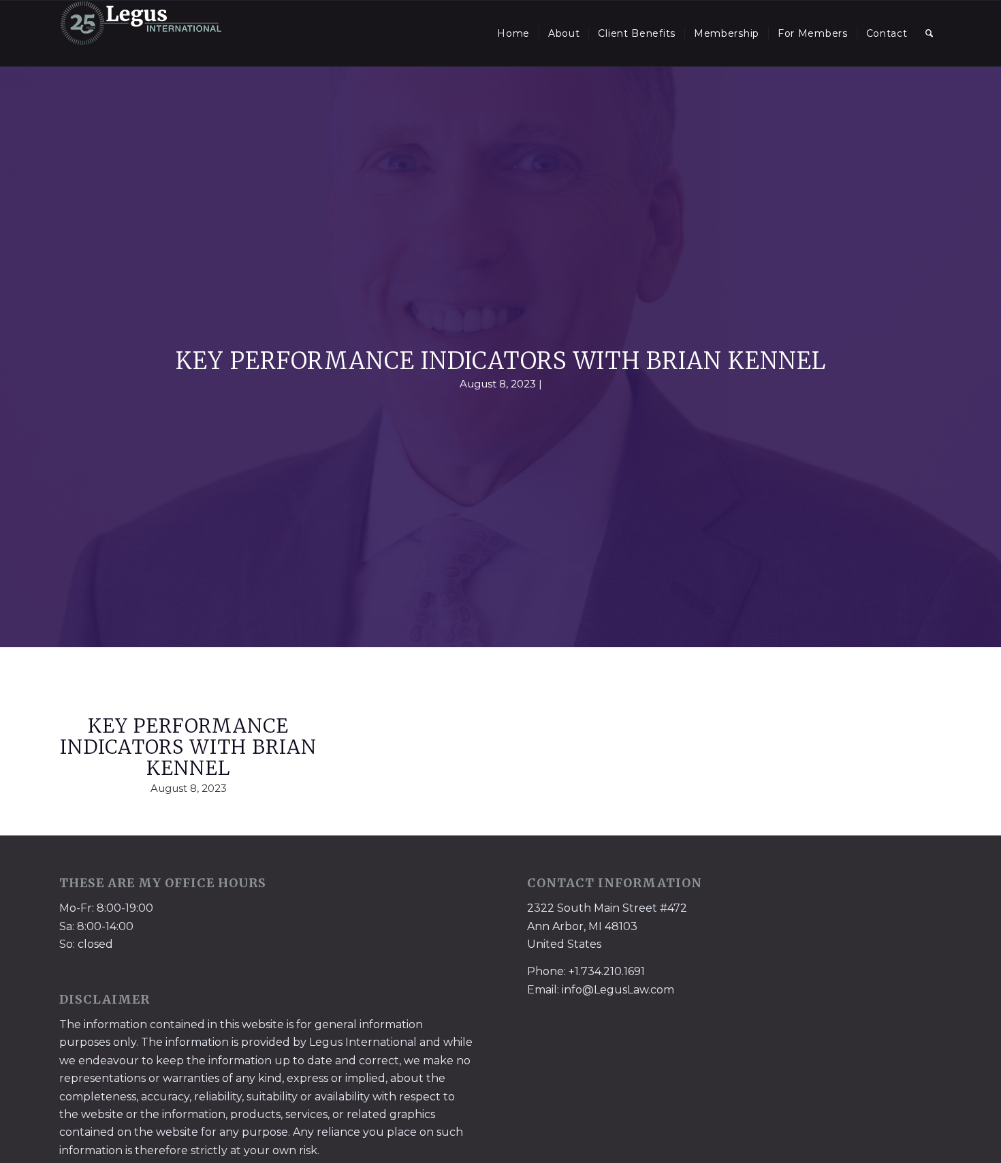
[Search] (929, 33)
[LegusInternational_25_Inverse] (141, 33)
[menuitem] (513, 33)
